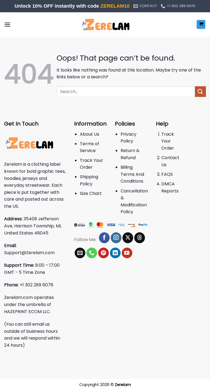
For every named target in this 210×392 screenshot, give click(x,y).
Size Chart (91, 193)
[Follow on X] (127, 237)
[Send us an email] (80, 253)
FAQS (167, 174)
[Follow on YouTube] (127, 253)
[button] (7, 24)
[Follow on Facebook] (104, 237)
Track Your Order (167, 141)
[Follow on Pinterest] (103, 253)
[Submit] (200, 91)
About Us (89, 134)
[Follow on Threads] (139, 237)
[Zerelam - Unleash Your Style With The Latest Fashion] (105, 24)
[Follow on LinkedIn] (115, 253)
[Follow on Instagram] (116, 237)
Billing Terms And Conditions (132, 174)
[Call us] (91, 253)
